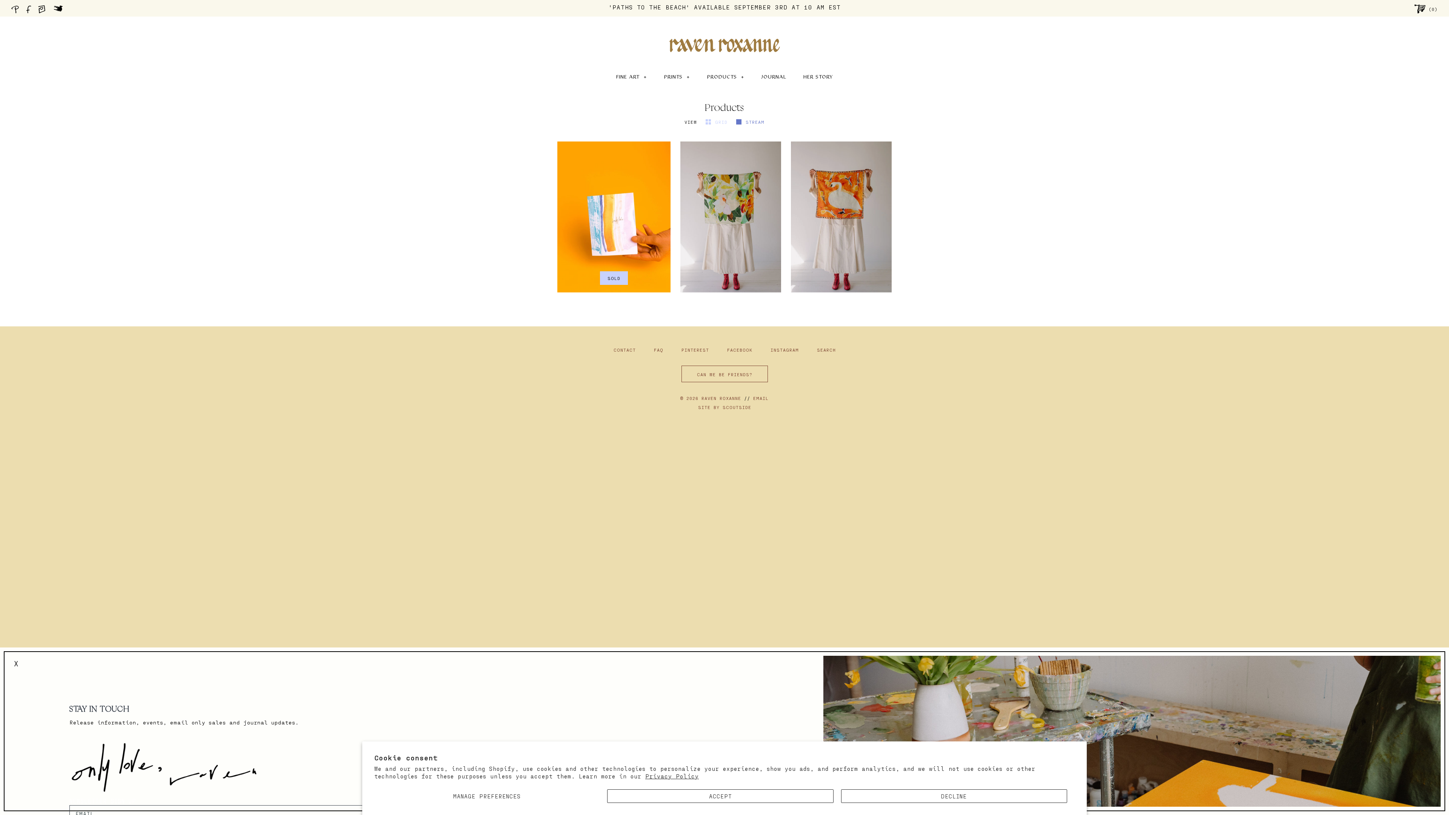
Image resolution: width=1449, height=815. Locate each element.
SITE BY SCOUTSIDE (724, 407)
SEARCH (826, 349)
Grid (723, 122)
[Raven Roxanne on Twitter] (60, 11)
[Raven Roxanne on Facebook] (30, 11)
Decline (954, 796)
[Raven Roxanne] (724, 32)
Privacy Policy (672, 776)
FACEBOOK (741, 349)
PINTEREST (696, 349)
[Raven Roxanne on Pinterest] (16, 11)
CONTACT (625, 349)
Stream (755, 122)
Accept (720, 796)
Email (761, 398)
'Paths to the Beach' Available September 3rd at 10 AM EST (725, 7)
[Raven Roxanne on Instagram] (44, 11)
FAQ (658, 349)
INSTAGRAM (786, 349)
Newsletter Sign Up (102, 800)
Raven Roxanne (721, 398)
